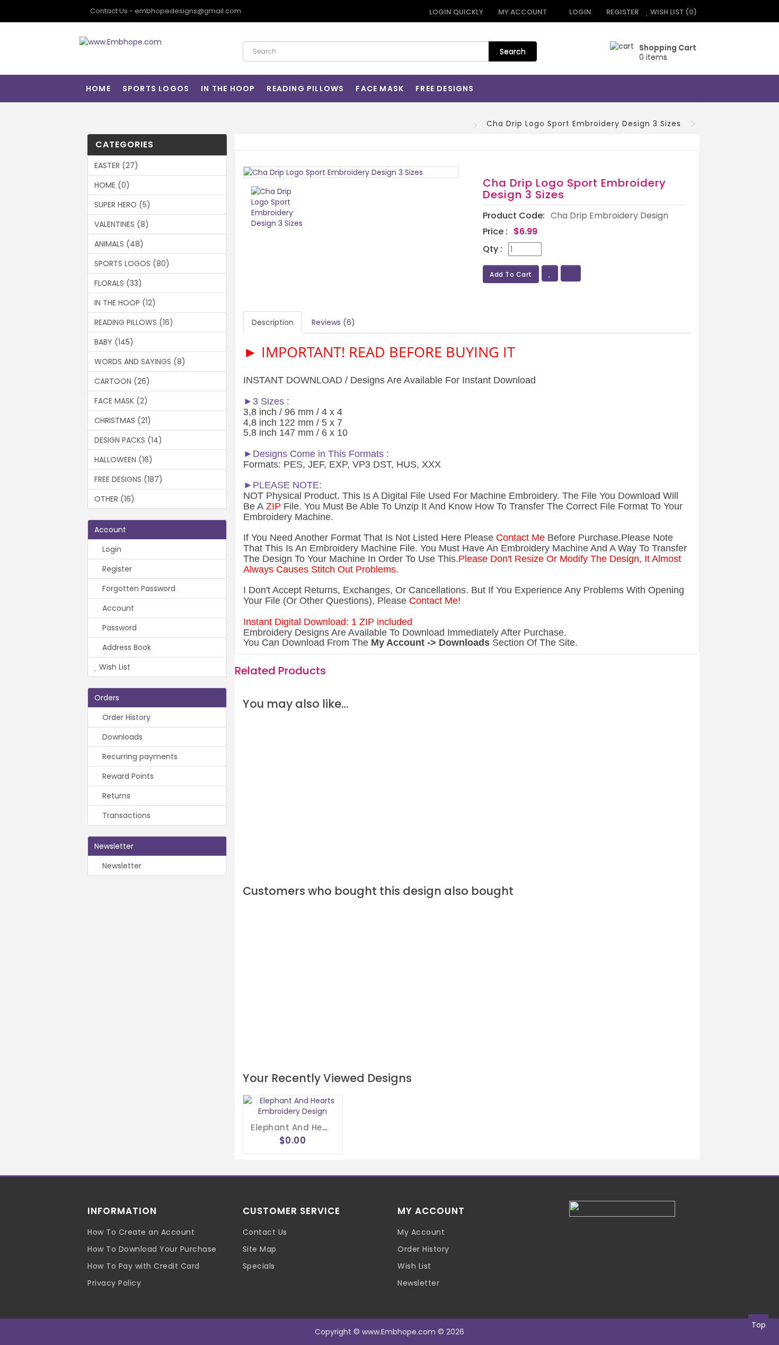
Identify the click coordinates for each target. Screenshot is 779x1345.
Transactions (125, 815)
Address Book (125, 647)
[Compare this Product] (571, 273)
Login (579, 12)
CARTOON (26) (122, 381)
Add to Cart (511, 274)
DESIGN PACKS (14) (128, 440)
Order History (125, 717)
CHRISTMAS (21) (122, 420)
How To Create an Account (140, 1232)
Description (273, 322)
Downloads (121, 737)
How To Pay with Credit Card (143, 1266)
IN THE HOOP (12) (125, 302)
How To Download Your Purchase (152, 1249)
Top (758, 1325)
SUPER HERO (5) (122, 204)
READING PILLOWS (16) (133, 322)
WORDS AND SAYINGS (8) (139, 361)
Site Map (260, 1249)
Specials (259, 1266)
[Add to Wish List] (550, 273)
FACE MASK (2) (121, 400)
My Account (421, 1232)
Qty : (492, 249)
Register (622, 12)
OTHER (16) (114, 499)
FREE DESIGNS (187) (128, 479)
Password (118, 627)
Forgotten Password (137, 588)
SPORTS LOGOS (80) (132, 263)
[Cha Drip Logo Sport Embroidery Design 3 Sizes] (351, 172)
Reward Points (127, 776)
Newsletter (120, 865)
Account (117, 608)
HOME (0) (112, 185)
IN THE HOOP (228, 88)
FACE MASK (380, 88)
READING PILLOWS (305, 88)
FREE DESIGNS (444, 88)
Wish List (113, 667)
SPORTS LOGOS (155, 88)
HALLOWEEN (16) (123, 459)
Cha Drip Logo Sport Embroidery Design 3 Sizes (583, 123)
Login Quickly (455, 12)
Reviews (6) (333, 322)
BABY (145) (114, 342)
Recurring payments (139, 756)
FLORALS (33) (118, 283)
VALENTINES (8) (121, 224)
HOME (98, 88)
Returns (115, 795)
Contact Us (265, 1232)
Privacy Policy (114, 1283)
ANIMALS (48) (119, 244)
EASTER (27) (116, 165)
